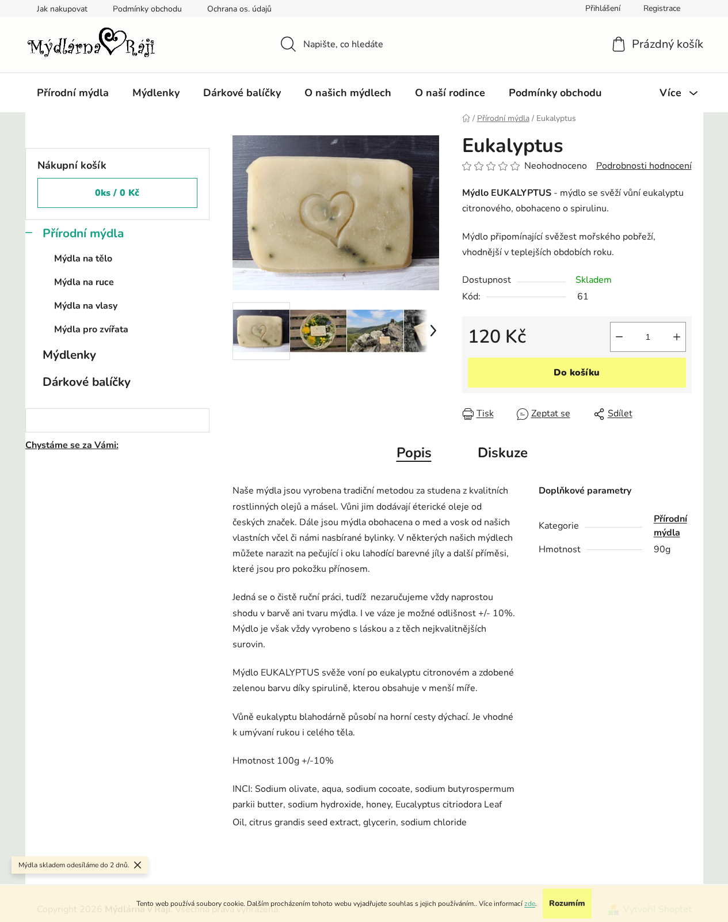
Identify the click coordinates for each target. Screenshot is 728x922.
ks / (117, 193)
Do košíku (577, 372)
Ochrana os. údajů (239, 8)
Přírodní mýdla (83, 233)
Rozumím (567, 903)
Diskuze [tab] (503, 452)
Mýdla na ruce (84, 282)
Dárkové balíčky (87, 382)
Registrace (661, 8)
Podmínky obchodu (147, 8)
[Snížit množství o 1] (619, 336)
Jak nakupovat (62, 8)
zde (529, 903)
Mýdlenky (69, 355)
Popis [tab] (414, 452)
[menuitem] (72, 92)
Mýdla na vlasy (85, 305)
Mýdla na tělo (83, 258)
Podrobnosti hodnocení (644, 166)
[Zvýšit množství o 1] (676, 336)
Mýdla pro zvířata (91, 329)
